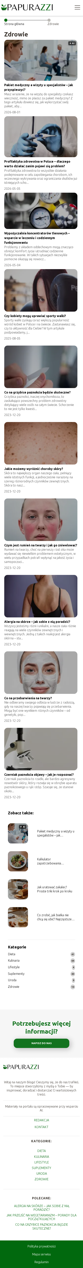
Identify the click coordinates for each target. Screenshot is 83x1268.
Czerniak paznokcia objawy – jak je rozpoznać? (39, 774)
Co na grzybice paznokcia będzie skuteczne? (37, 392)
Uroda (12, 980)
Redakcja (41, 1120)
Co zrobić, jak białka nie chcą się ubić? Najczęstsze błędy (54, 917)
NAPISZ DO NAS (41, 1043)
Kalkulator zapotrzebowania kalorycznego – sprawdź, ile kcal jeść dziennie (56, 861)
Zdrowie (13, 986)
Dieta (11, 954)
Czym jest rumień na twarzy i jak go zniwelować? (40, 545)
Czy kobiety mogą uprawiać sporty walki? (35, 316)
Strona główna (14, 24)
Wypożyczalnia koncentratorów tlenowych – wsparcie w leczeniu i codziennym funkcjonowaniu (37, 237)
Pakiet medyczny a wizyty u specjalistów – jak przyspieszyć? (55, 833)
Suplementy (16, 973)
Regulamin (41, 1262)
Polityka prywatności (41, 1246)
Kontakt (41, 1127)
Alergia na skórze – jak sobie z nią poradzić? (37, 621)
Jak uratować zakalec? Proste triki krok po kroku (54, 889)
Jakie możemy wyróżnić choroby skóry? (33, 469)
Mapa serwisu (41, 1254)
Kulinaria (13, 960)
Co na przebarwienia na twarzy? (28, 698)
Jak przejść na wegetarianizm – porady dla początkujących (41, 1217)
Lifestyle (14, 967)
